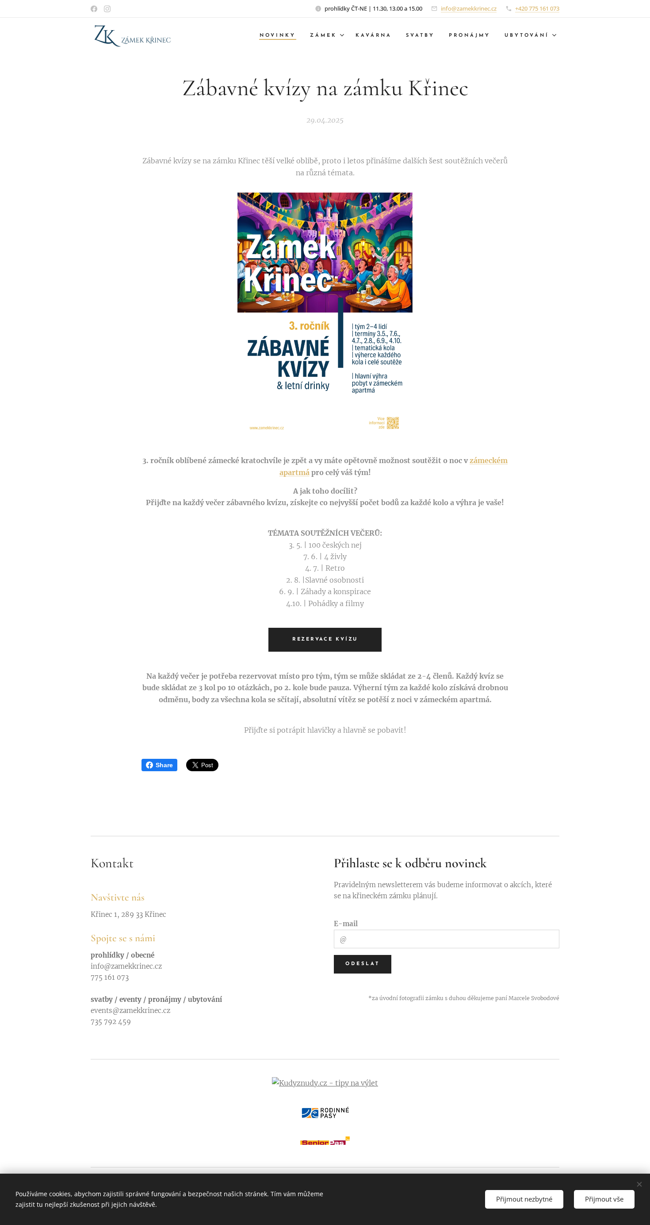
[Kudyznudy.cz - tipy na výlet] (325, 1082)
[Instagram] (107, 8)
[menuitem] (280, 36)
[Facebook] (93, 8)
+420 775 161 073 (537, 8)
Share (164, 765)
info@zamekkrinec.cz (469, 8)
